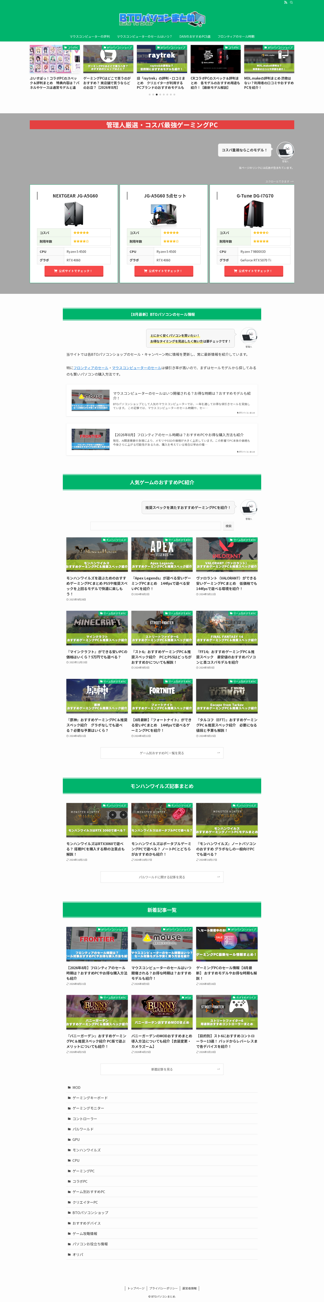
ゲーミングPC (84, 1170)
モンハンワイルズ (87, 1150)
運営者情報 (189, 1288)
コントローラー (85, 1118)
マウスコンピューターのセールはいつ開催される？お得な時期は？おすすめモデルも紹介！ (182, 396)
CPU (76, 1160)
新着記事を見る (162, 1069)
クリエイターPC (85, 1202)
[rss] (286, 2)
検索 (228, 526)
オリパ (78, 1254)
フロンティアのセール (90, 367)
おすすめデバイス (87, 1223)
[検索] (291, 2)
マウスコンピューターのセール (136, 367)
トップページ (136, 1288)
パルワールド (83, 1129)
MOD (76, 1087)
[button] (150, 94)
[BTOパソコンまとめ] (162, 19)
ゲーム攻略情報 (85, 1233)
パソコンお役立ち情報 (90, 1243)
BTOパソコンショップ (90, 1212)
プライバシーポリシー (163, 1288)
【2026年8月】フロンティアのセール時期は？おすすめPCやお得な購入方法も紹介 (178, 434)
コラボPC (80, 1181)
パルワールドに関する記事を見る (162, 877)
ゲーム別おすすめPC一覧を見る (162, 753)
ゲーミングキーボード (90, 1097)
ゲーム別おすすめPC (89, 1191)
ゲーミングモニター (88, 1108)
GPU (76, 1139)
